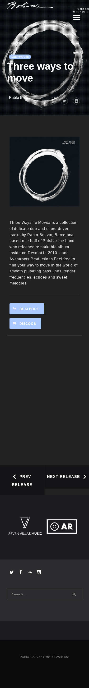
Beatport (29, 309)
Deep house (20, 56)
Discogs (27, 324)
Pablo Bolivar (20, 98)
